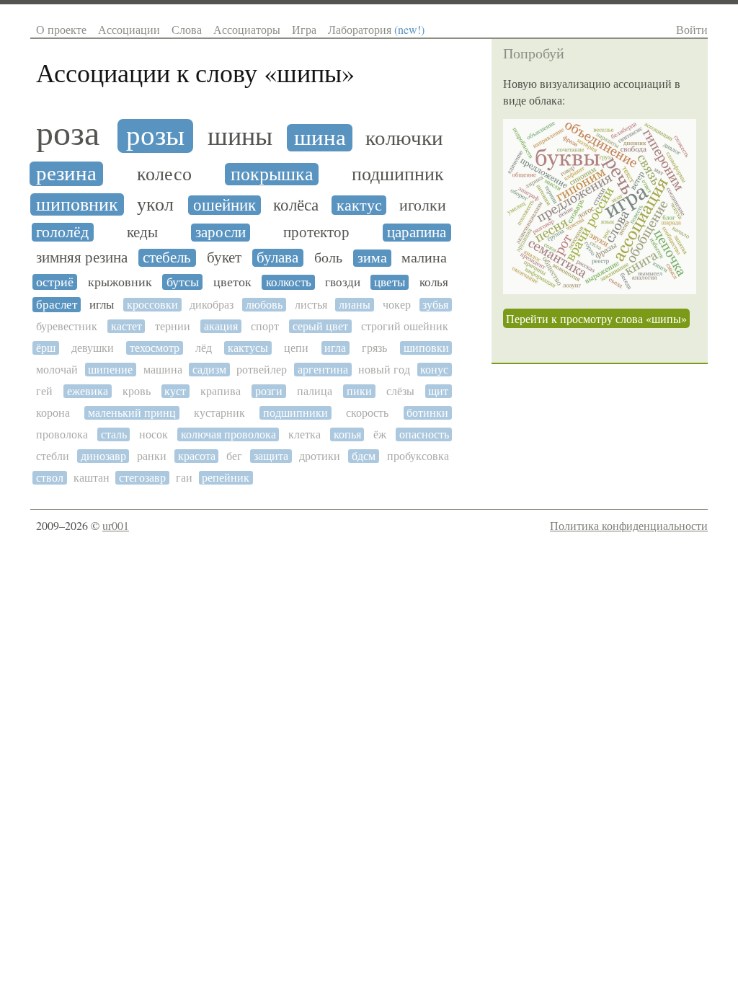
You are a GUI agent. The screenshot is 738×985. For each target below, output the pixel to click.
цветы (389, 282)
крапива (220, 391)
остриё (55, 282)
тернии (172, 326)
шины (240, 136)
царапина (416, 233)
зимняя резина (82, 258)
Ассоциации (129, 29)
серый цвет (320, 326)
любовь (264, 305)
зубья (435, 305)
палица (314, 391)
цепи (296, 348)
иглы (101, 304)
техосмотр (154, 348)
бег (234, 456)
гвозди (342, 282)
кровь (137, 391)
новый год (384, 369)
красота (196, 456)
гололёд (62, 232)
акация (221, 326)
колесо (164, 174)
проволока (62, 434)
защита (271, 456)
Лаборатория (376, 29)
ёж (379, 434)
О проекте (61, 29)
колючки (404, 138)
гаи (184, 478)
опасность (424, 434)
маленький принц (132, 413)
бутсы (182, 282)
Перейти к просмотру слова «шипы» (596, 318)
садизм (209, 369)
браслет (56, 304)
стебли (52, 456)
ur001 (115, 525)
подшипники (295, 413)
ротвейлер (261, 369)
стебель (167, 258)
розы (155, 136)
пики (359, 391)
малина (424, 257)
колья (433, 282)
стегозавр (142, 478)
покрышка (272, 174)
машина (162, 369)
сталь (114, 434)
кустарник (219, 413)
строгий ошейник (404, 326)
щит (438, 391)
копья (347, 434)
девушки (92, 348)
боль (328, 258)
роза (67, 133)
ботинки (427, 413)
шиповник (77, 204)
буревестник (66, 326)
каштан (92, 478)
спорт (265, 326)
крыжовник (120, 282)
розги (269, 391)
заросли (220, 233)
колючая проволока (228, 434)
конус (434, 369)
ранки (151, 456)
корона (53, 413)
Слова (187, 29)
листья (311, 305)
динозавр (103, 456)
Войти (692, 29)
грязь (374, 348)
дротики (319, 456)
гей (44, 391)
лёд (203, 348)
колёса (296, 205)
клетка (304, 434)
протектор (316, 233)
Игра (304, 29)
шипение (110, 369)
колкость (288, 282)
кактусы (248, 348)
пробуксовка (418, 456)
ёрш (45, 348)
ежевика (87, 391)
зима (372, 258)
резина (66, 174)
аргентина (323, 369)
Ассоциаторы (246, 29)
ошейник (224, 205)
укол (155, 204)
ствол (49, 478)
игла (335, 348)
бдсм (363, 456)
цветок (232, 282)
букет (224, 258)
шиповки (426, 348)
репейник (225, 478)
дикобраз (212, 305)
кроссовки (152, 305)
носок (153, 434)
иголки (422, 205)
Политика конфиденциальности (629, 525)
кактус (359, 205)
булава (277, 258)
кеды (142, 233)
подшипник (398, 174)
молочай (57, 369)
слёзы (400, 391)
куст (175, 391)
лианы (354, 305)
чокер (397, 305)
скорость (367, 413)
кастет (126, 326)
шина (320, 137)
